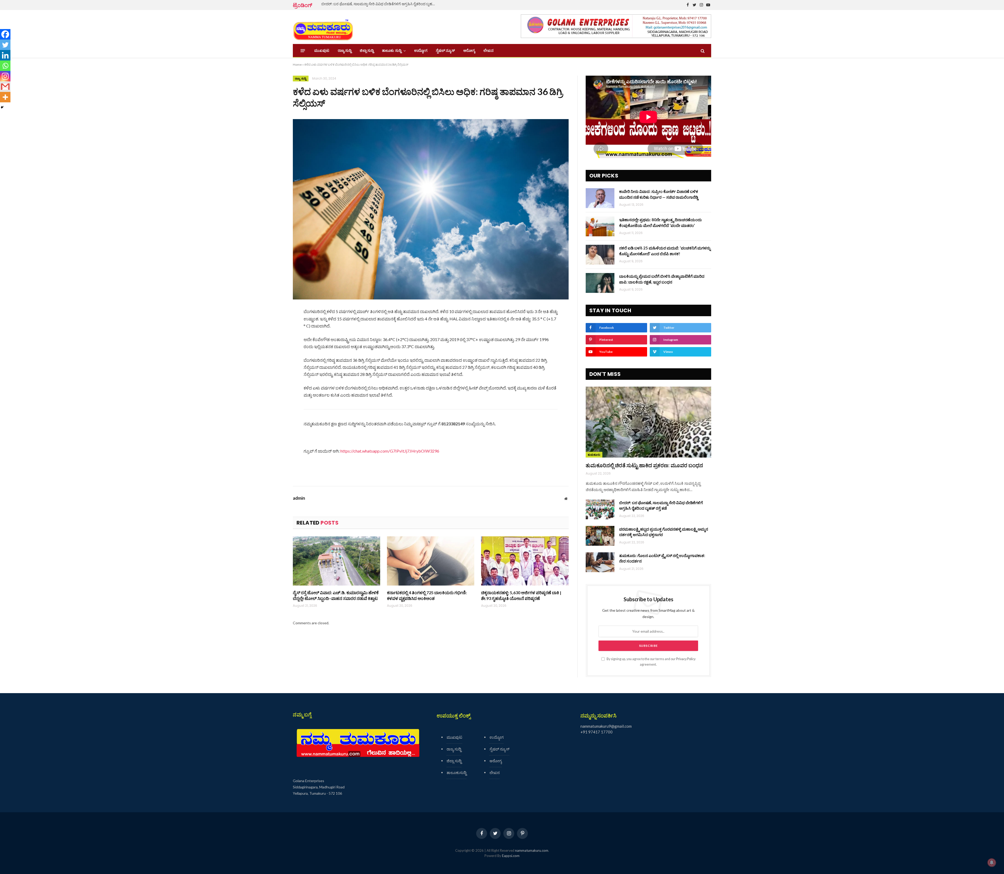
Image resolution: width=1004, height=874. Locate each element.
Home (297, 64)
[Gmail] (5, 86)
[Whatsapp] (5, 65)
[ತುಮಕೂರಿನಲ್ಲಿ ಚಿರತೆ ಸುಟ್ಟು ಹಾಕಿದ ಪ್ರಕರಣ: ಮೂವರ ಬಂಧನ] (648, 422)
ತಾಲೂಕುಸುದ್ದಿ (456, 772)
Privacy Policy (685, 659)
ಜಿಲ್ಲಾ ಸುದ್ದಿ (367, 50)
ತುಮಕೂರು (594, 455)
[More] (5, 97)
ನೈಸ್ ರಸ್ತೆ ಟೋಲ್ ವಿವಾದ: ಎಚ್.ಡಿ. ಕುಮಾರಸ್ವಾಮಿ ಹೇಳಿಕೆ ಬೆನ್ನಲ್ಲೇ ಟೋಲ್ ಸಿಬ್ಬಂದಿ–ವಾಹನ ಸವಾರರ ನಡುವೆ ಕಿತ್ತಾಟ (336, 595)
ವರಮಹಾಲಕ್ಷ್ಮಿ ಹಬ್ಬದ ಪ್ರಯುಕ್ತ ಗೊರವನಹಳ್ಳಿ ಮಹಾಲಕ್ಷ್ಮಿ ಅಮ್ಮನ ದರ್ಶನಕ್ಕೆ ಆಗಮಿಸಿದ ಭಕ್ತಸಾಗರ (663, 532)
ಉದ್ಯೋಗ (420, 50)
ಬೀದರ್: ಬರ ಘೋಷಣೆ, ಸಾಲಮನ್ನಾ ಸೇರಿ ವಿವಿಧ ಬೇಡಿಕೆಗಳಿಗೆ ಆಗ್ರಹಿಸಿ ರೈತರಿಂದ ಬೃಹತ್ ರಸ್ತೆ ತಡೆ (380, 4)
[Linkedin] (5, 55)
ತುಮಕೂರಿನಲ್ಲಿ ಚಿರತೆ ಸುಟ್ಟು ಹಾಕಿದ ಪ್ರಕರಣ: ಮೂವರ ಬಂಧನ (644, 465)
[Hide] (2, 107)
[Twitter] (5, 45)
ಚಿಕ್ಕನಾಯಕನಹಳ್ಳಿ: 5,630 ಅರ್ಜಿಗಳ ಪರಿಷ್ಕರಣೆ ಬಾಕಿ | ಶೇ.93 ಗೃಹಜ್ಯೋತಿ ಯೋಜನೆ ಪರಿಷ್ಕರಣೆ (521, 595)
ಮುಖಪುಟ (321, 50)
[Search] (702, 51)
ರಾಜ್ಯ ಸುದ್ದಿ (345, 50)
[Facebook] (5, 34)
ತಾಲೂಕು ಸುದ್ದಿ (391, 50)
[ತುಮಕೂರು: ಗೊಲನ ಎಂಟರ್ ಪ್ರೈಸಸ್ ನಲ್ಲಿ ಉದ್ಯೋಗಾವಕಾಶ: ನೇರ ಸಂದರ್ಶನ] (600, 562)
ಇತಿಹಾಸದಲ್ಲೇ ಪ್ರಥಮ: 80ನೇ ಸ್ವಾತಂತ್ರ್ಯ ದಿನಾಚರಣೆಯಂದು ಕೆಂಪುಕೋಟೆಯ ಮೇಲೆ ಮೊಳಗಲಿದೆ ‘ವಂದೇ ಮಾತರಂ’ (660, 222)
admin (299, 498)
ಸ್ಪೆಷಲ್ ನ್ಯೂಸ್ (445, 50)
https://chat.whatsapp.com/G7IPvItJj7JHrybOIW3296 (389, 450)
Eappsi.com (511, 856)
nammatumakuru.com (531, 850)
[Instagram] (5, 76)
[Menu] (303, 50)
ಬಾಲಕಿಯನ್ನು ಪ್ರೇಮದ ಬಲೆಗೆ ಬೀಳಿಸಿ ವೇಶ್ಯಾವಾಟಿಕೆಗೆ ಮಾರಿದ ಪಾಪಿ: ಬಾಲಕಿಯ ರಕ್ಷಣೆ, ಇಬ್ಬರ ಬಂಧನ (661, 279)
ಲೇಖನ (488, 50)
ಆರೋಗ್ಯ (469, 50)
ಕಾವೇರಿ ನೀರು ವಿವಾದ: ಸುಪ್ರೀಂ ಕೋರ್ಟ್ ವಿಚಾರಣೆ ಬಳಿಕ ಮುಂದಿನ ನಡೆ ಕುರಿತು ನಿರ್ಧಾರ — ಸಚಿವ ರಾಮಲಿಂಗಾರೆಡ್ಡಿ (658, 194)
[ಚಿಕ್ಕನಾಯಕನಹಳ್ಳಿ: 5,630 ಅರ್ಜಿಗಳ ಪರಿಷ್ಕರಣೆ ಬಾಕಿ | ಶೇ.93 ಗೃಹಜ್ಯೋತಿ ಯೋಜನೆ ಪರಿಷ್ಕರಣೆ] (524, 561)
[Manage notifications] (992, 862)
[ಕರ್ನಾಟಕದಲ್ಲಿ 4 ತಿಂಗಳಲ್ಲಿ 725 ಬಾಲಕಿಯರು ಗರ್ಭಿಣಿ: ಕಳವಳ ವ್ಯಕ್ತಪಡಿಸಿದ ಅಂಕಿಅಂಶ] (430, 561)
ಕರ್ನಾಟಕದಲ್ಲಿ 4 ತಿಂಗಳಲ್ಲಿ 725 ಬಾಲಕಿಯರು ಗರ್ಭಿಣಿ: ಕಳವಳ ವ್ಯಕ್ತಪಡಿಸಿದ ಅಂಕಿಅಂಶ (427, 595)
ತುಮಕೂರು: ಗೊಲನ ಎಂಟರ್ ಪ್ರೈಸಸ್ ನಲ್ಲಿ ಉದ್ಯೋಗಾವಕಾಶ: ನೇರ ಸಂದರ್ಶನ (662, 558)
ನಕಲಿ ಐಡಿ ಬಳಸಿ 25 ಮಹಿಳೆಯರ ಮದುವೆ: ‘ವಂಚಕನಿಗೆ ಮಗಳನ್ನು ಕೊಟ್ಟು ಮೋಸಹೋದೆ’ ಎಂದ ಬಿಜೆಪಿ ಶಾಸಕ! (665, 251)
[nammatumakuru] (323, 27)
